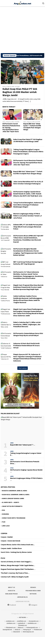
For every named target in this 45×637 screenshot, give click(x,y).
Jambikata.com (31, 623)
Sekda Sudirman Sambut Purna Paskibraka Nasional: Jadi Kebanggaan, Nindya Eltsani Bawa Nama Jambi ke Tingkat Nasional (27, 299)
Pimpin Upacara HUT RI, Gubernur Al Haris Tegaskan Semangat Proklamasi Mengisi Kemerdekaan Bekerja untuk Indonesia (27, 357)
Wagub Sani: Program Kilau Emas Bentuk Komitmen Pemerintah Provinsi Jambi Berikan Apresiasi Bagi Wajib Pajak (28, 287)
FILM (3, 522)
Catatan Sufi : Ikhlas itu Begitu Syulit (15, 577)
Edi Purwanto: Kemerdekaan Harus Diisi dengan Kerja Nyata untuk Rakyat (28, 334)
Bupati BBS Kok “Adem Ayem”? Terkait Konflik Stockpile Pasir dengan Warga (14, 127)
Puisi (3, 558)
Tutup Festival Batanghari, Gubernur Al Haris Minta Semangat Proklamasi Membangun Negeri (28, 205)
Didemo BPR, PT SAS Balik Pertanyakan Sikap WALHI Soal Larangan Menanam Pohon (28, 227)
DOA (3, 510)
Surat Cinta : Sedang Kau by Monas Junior (16, 552)
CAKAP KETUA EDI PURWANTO (12, 506)
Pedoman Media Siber (33, 591)
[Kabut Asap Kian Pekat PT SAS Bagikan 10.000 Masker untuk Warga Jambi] (22, 72)
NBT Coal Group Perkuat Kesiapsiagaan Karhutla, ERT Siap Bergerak (28, 263)
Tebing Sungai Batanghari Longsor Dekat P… (25, 454)
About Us (11, 587)
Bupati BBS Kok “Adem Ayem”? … (22, 445)
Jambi (12, 443)
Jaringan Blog (22, 597)
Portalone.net (38, 629)
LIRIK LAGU (6, 526)
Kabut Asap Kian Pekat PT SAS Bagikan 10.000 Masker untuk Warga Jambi (20, 92)
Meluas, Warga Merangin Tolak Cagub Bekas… (18, 565)
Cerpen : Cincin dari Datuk (10, 541)
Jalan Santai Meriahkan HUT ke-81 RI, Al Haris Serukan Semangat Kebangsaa (28, 183)
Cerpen (4, 533)
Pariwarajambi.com (32, 627)
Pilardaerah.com (11, 627)
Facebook (13, 605)
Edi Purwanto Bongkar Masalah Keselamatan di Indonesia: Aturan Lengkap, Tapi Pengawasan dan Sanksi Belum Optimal (27, 252)
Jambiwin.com (10, 621)
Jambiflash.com (21, 621)
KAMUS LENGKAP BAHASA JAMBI (13, 498)
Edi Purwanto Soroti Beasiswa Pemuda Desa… (24, 462)
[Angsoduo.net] (22, 3)
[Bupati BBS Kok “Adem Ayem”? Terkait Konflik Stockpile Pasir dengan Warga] (15, 114)
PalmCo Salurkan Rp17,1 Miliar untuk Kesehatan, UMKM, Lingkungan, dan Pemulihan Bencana (27, 324)
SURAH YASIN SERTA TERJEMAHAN (13, 518)
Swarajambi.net (7, 629)
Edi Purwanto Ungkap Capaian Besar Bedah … (26, 471)
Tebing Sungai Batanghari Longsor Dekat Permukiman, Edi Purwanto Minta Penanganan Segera (28, 151)
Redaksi (33, 587)
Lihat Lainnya (22, 368)
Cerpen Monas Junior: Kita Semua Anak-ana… (18, 545)
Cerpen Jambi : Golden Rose (11, 548)
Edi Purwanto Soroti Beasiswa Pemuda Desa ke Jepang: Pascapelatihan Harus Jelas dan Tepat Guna (27, 162)
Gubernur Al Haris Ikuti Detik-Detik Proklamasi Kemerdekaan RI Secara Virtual (26, 345)
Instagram (34, 605)
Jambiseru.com (10, 623)
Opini (12, 468)
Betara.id (20, 627)
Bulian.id (17, 629)
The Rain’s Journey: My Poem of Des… (15, 573)
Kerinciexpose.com (28, 632)
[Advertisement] (22, 29)
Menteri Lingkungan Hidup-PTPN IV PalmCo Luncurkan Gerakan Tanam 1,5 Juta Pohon (27, 216)
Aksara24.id (16, 632)
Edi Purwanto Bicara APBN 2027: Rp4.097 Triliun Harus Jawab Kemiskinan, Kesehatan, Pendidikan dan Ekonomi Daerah (28, 239)
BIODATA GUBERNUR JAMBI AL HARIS (14, 491)
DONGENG (5, 514)
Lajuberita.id (21, 623)
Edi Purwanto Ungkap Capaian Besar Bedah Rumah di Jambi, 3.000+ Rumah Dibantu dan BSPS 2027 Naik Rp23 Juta (27, 194)
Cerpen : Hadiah (7, 537)
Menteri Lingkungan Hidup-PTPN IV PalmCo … (26, 479)
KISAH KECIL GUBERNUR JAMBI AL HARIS (15, 495)
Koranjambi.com (33, 621)
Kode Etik (11, 591)
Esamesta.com (22, 625)
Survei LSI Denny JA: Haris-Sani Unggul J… (17, 562)
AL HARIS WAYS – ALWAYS (10, 502)
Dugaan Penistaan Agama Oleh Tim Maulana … (18, 569)
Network (33, 594)
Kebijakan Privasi (11, 594)
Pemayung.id (27, 629)
